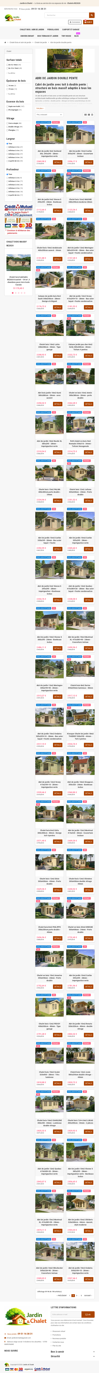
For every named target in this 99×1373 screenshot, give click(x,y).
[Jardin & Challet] (13, 18)
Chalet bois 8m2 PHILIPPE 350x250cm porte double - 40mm (49, 929)
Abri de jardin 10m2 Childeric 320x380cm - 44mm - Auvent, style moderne (80, 1222)
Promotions (56, 1335)
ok (89, 1314)
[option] (18, 270)
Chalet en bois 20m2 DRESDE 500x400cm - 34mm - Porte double (80, 929)
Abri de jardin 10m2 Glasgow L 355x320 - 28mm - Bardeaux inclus (80, 784)
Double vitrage (16, 127)
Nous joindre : (25, 9)
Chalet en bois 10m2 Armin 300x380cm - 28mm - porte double (80, 395)
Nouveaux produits (59, 1338)
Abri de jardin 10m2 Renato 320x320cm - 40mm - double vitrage (80, 1026)
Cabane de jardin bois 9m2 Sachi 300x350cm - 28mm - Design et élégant (49, 298)
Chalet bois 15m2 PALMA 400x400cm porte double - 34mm (49, 492)
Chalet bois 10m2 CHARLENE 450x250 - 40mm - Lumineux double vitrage (49, 1123)
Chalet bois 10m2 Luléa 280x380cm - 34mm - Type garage (49, 347)
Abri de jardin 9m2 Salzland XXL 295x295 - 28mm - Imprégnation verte (49, 153)
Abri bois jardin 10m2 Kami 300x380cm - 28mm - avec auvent (49, 395)
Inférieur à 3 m (16, 147)
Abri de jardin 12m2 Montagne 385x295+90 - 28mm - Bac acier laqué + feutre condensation (80, 250)
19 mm (13, 89)
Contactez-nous (58, 1342)
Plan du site (56, 1346)
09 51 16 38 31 (38, 8)
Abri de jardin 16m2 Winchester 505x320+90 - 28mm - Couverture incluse (49, 1270)
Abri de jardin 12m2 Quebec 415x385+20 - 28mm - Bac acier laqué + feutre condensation (80, 588)
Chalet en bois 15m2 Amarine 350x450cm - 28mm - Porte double (49, 978)
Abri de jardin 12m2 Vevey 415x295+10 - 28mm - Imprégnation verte (49, 784)
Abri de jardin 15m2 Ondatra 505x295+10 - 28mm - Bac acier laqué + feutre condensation (49, 736)
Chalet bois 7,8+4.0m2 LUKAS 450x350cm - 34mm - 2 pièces (80, 1121)
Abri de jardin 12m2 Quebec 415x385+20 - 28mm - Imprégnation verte (49, 1171)
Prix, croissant (42, 115)
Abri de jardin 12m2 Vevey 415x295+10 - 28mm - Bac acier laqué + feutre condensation (80, 298)
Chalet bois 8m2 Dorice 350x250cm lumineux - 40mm (80, 686)
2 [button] (15, 293)
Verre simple (15, 123)
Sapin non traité (16, 106)
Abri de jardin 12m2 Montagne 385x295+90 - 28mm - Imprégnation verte (49, 688)
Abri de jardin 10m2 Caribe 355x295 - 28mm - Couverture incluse (80, 153)
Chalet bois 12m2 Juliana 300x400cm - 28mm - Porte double (80, 492)
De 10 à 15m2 (15, 68)
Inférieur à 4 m (16, 150)
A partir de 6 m (16, 161)
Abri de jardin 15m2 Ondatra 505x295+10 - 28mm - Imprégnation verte (80, 1270)
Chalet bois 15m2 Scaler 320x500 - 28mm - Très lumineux (49, 1074)
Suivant (88, 1296)
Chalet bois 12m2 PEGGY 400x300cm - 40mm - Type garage (49, 1026)
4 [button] (21, 293)
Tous (10, 143)
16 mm (12, 86)
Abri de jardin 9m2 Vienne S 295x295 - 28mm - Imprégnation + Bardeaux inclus (49, 590)
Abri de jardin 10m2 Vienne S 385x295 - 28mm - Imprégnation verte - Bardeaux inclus (80, 1172)
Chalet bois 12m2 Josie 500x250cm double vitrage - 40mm (80, 1074)
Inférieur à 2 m (15, 178)
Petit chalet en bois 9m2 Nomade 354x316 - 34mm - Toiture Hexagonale (80, 443)
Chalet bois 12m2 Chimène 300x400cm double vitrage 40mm (80, 881)
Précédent (61, 1296)
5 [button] (24, 293)
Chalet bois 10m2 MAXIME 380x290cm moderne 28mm (80, 200)
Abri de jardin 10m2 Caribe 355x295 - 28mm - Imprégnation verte (80, 540)
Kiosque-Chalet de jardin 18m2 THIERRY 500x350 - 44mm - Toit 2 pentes (80, 736)
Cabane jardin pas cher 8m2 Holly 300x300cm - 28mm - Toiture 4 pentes (80, 347)
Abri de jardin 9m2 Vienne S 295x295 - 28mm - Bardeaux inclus (49, 202)
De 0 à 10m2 (15, 65)
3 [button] (18, 293)
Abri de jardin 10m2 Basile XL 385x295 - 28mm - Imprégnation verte (49, 443)
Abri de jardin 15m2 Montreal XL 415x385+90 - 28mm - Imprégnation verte (49, 1222)
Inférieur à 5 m (16, 154)
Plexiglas (14, 130)
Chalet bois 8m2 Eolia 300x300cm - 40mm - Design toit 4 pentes (50, 833)
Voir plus (40, 108)
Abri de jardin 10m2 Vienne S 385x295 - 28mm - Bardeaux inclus (49, 639)
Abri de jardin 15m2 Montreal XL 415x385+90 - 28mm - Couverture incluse (80, 639)
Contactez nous (11, 9)
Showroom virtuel (58, 1331)
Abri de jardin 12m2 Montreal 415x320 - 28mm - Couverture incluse (80, 833)
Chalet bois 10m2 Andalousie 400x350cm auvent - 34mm (49, 249)
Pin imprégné (15, 110)
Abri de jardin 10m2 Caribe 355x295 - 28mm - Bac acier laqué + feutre (49, 540)
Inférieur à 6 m (16, 157)
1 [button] (13, 293)
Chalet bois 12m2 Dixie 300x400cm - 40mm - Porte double (49, 881)
